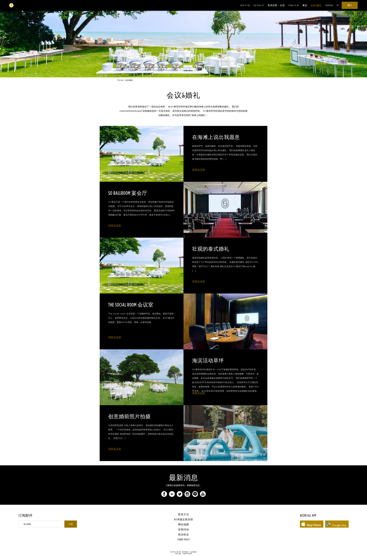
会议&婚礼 (316, 5)
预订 (349, 5)
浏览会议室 (198, 169)
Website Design (187, 553)
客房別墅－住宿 (276, 5)
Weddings (329, 5)
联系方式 (183, 514)
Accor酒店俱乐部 (183, 519)
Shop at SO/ (245, 5)
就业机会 (183, 534)
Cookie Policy (183, 539)
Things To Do (293, 5)
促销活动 (183, 529)
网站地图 (183, 524)
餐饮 (304, 5)
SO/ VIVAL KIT (258, 5)
